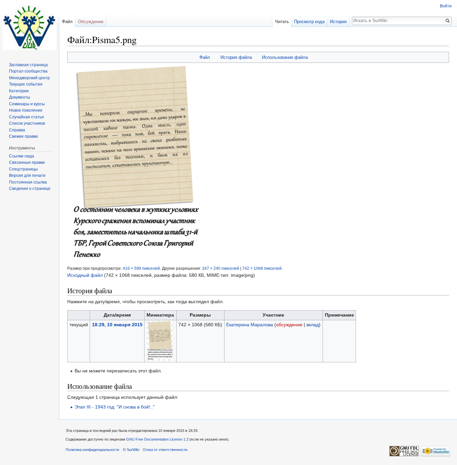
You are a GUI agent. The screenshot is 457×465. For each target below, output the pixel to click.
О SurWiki (131, 450)
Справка (17, 130)
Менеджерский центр (29, 78)
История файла (236, 57)
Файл (204, 57)
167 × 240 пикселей (220, 268)
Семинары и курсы (27, 104)
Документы (19, 97)
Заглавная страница (28, 65)
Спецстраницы (23, 169)
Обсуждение (90, 21)
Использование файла (285, 57)
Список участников (27, 123)
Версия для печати (27, 175)
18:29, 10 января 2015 (117, 324)
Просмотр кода (309, 21)
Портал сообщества (28, 71)
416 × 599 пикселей (141, 268)
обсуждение (289, 324)
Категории (19, 91)
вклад (312, 324)
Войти (446, 6)
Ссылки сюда (21, 156)
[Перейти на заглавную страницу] (29, 26)
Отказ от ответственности (165, 450)
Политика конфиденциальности (92, 450)
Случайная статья (26, 117)
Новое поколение (25, 110)
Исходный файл (85, 275)
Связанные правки (27, 162)
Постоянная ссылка (28, 182)
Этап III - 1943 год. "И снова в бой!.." (115, 407)
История (338, 21)
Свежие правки (23, 136)
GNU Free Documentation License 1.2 (157, 439)
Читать (282, 21)
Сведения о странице (30, 188)
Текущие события (25, 84)
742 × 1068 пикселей (262, 268)
